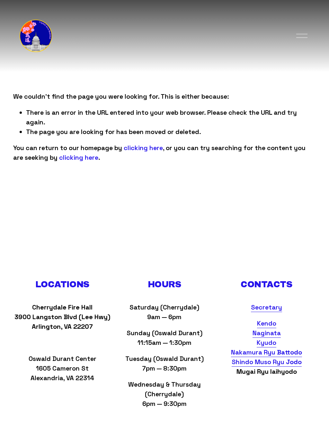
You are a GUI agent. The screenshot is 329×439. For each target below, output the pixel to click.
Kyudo (266, 342)
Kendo (266, 323)
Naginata (267, 333)
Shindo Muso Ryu (267, 362)
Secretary (266, 307)
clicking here (143, 148)
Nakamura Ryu (266, 352)
